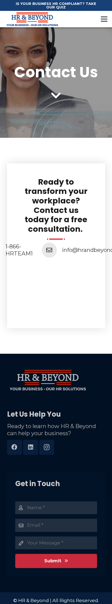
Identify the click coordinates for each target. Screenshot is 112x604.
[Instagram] (46, 447)
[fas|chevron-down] (56, 96)
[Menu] (104, 19)
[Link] (32, 19)
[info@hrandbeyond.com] (52, 250)
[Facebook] (14, 447)
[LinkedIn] (30, 447)
